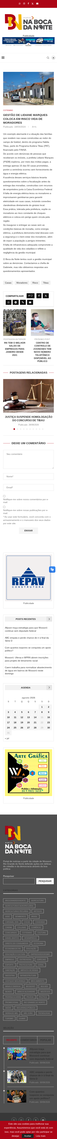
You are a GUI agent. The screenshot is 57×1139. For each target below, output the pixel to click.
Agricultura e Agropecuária (19, 906)
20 (28, 722)
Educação (31, 949)
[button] (6, 404)
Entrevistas (25, 959)
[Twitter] (33, 3)
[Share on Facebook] (38, 295)
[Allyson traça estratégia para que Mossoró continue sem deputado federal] (16, 1053)
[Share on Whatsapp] (8, 302)
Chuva (27, 922)
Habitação (10, 970)
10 (8, 717)
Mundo (8, 992)
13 (28, 717)
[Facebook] (28, 3)
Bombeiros (20, 916)
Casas (8, 282)
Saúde (8, 1008)
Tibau (46, 282)
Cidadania (40, 922)
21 (35, 722)
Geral (41, 965)
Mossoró (30, 986)
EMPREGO (9, 959)
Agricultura (37, 900)
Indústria (10, 975)
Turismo (9, 1018)
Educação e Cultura (15, 954)
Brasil (34, 916)
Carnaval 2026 (11, 922)
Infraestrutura (28, 975)
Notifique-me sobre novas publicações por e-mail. (25, 511)
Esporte (9, 965)
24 (8, 727)
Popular (45, 1040)
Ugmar (22, 1018)
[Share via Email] (30, 302)
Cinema (8, 927)
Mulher (44, 986)
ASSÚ (7, 916)
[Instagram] (24, 3)
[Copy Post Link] (23, 302)
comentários (28, 1040)
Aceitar (27, 1136)
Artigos (38, 911)
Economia (38, 943)
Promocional (11, 1002)
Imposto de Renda (29, 970)
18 (15, 722)
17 (8, 722)
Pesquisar (8, 876)
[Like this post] (31, 295)
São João (28, 1013)
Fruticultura (25, 965)
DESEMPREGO (30, 938)
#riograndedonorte (15, 900)
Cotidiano (27, 933)
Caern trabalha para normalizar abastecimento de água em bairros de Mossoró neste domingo (28, 670)
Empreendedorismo (40, 954)
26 (22, 727)
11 (15, 717)
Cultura (42, 933)
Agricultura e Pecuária (16, 911)
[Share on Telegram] (16, 302)
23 (48, 722)
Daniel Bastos (12, 938)
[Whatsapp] (20, 3)
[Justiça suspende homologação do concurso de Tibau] (28, 395)
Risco (35, 282)
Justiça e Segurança (15, 981)
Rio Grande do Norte (34, 1002)
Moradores (21, 282)
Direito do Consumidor (16, 943)
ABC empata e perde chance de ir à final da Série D (41, 1075)
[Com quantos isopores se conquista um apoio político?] (16, 1096)
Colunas (21, 927)
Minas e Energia (12, 986)
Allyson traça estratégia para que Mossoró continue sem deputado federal (41, 1054)
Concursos (11, 933)
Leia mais (40, 1136)
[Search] (48, 57)
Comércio (36, 927)
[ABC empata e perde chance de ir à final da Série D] (16, 1076)
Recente (11, 1040)
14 (35, 717)
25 (15, 727)
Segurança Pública (26, 1008)
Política (43, 997)
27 (28, 727)
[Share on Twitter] (46, 295)
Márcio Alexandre (26, 992)
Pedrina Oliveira (13, 997)
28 (35, 727)
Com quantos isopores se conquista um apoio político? (41, 1095)
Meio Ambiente (37, 981)
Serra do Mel (11, 1013)
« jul (7, 738)
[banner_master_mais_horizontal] (28, 38)
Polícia (30, 997)
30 (48, 727)
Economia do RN (13, 949)
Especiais (41, 959)
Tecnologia (44, 1013)
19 (22, 722)
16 (48, 717)
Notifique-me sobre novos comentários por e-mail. (26, 500)
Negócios (45, 992)
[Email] (37, 3)
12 (22, 717)
